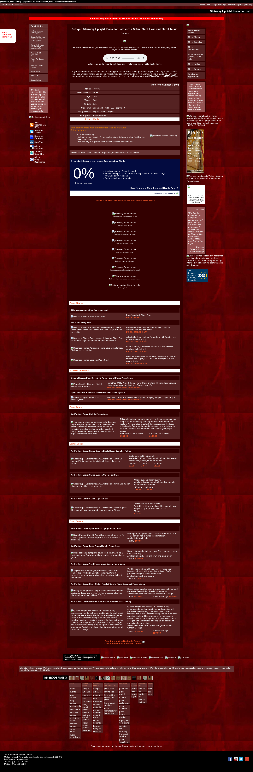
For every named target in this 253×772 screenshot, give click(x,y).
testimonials (75, 706)
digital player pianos (85, 725)
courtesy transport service (123, 733)
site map (150, 693)
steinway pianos (74, 713)
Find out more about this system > (124, 387)
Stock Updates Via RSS (40, 124)
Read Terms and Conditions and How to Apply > (154, 188)
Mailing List (34, 76)
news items (75, 709)
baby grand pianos (85, 706)
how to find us (142, 700)
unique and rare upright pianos (97, 713)
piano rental (122, 693)
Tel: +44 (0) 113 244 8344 (16, 761)
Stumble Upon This (39, 152)
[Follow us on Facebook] (32, 138)
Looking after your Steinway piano (37, 32)
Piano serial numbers (109, 704)
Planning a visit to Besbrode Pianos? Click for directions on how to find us (123, 642)
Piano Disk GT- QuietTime (36, 54)
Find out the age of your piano (109, 697)
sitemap (249, 5)
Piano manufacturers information (111, 710)
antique (85, 688)
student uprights (97, 721)
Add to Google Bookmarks (39, 159)
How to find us (36, 80)
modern (86, 695)
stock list (6, 34)
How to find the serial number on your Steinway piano (38, 38)
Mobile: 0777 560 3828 (15, 764)
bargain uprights (97, 727)
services (211, 5)
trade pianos (73, 696)
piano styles (134, 695)
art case (86, 692)
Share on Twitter (38, 131)
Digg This (38, 142)
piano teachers (123, 707)
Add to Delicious (38, 147)
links (241, 5)
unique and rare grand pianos (86, 716)
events (73, 692)
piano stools (72, 730)
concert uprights (97, 705)
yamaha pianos (73, 724)
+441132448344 (151, 76)
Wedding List (35, 71)
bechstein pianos (74, 719)
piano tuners (122, 712)
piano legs (134, 689)
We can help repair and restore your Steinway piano (37, 46)
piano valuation (123, 740)
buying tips (221, 5)
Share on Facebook (39, 137)
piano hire (124, 688)
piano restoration (124, 701)
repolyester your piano (124, 721)
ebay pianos (73, 701)
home (4, 32)
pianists (122, 717)
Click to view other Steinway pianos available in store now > (125, 200)
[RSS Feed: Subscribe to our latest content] (32, 126)
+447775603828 (170, 76)
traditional (87, 701)
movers (122, 697)
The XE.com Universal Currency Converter (192, 275)
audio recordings (75, 736)
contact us (7, 37)
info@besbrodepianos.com (12, 5)
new (84, 698)
